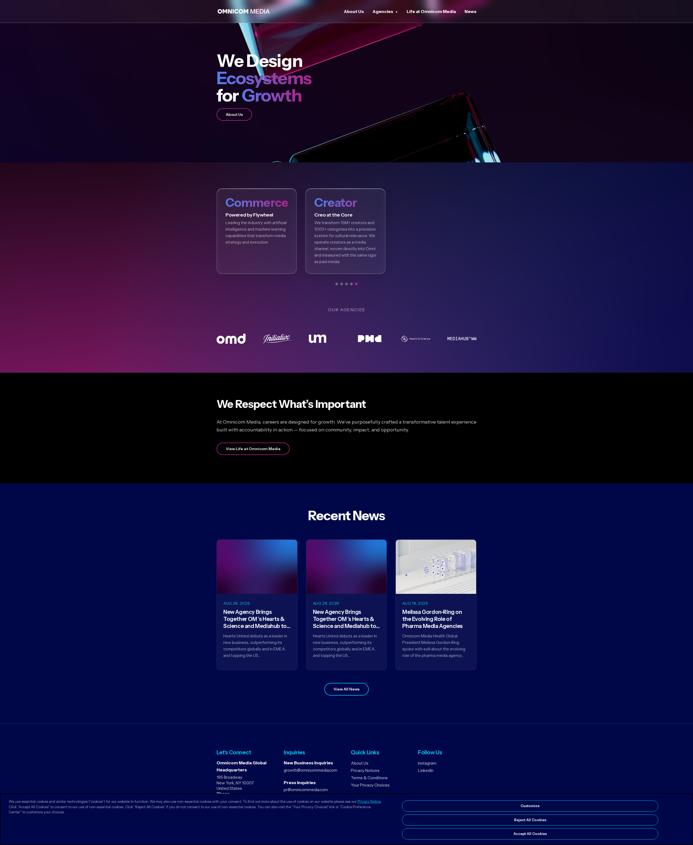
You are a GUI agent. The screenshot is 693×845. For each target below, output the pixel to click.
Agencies (382, 11)
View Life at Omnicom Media (253, 448)
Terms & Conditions (369, 777)
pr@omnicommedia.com (306, 789)
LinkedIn (425, 770)
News (470, 11)
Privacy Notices (365, 770)
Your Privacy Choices (370, 785)
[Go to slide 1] (336, 284)
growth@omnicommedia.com (310, 770)
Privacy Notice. (369, 801)
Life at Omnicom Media (431, 11)
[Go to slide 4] (351, 284)
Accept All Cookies (530, 833)
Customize (530, 806)
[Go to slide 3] (346, 284)
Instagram (427, 763)
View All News (346, 689)
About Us (354, 11)
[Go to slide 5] (356, 284)
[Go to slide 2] (341, 284)
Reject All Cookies (530, 820)
